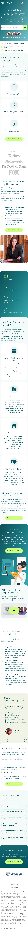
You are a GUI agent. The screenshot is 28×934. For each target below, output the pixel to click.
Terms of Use (14, 884)
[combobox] (13, 27)
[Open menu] (26, 3)
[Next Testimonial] (25, 740)
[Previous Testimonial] (7, 740)
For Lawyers (14, 887)
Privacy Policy (14, 881)
